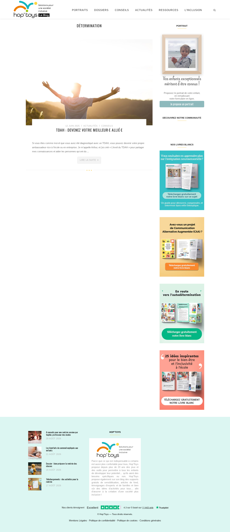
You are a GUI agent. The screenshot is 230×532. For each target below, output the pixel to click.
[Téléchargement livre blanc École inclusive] (182, 379)
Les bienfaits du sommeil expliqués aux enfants (62, 449)
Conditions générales (150, 520)
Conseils (122, 10)
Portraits (80, 10)
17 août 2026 (53, 485)
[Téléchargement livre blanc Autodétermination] (182, 313)
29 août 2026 (53, 438)
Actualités (144, 10)
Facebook (163, 128)
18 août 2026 (53, 470)
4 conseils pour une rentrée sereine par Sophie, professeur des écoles (62, 433)
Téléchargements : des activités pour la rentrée (62, 480)
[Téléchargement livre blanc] (182, 180)
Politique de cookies (127, 520)
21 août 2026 (53, 454)
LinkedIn (185, 128)
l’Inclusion (193, 10)
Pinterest (178, 128)
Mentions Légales (78, 520)
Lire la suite (88, 160)
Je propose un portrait (182, 104)
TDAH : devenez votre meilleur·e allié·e (89, 130)
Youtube (193, 128)
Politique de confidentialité (102, 520)
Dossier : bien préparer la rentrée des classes (61, 464)
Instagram (170, 128)
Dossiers (101, 10)
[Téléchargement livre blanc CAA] (182, 246)
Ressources (168, 10)
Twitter (200, 128)
